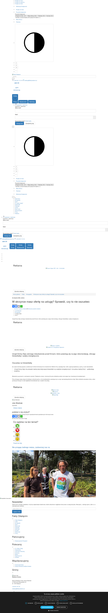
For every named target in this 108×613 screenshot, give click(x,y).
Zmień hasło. (28, 121)
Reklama (17, 213)
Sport (16, 201)
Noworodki (17, 204)
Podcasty (17, 206)
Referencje (17, 532)
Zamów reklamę (19, 291)
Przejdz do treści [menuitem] (19, 3)
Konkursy (17, 553)
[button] (54, 610)
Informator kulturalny (20, 551)
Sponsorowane (18, 210)
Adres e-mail (18, 108)
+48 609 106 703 (16, 586)
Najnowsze (17, 199)
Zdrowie (17, 557)
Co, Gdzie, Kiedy (19, 548)
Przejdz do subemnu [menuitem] (20, 2)
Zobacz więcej (17, 408)
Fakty (16, 521)
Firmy (16, 212)
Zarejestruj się (29, 123)
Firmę (15, 102)
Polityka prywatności (63, 600)
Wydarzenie (23, 102)
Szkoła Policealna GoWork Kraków (23, 566)
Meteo (16, 554)
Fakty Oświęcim (18, 520)
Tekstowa (18, 22)
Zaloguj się (19, 123)
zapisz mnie (16, 512)
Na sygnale (17, 200)
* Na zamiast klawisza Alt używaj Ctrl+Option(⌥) (27, 17)
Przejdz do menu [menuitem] (19, 0)
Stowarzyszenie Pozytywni (21, 541)
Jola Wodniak (18, 310)
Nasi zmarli (17, 209)
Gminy (16, 207)
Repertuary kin (18, 556)
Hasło (16, 114)
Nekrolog (32, 102)
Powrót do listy (17, 443)
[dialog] (54, 602)
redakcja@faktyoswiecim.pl (18, 588)
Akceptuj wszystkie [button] (47, 607)
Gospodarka (18, 550)
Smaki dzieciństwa (19, 565)
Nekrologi (17, 529)
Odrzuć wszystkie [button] (61, 607)
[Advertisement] (55, 279)
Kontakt (17, 530)
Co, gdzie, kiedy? (19, 203)
